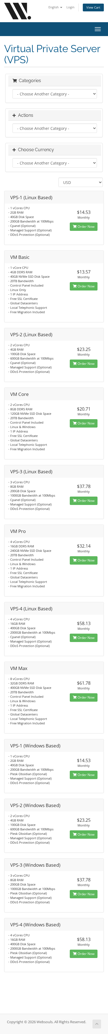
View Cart (93, 7)
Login (70, 7)
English (54, 7)
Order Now (85, 226)
